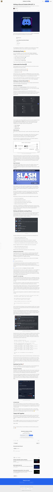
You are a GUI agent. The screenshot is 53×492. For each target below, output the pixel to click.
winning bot (16, 47)
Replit (20, 375)
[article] (26, 461)
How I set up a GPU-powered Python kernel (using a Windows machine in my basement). (23, 461)
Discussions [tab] (19, 457)
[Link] (12, 51)
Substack (23, 490)
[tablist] (16, 448)
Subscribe (47, 1)
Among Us (23, 60)
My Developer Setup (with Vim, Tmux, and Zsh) (21, 470)
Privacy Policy (32, 437)
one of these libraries (16, 159)
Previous (16, 443)
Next (37, 443)
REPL (17, 420)
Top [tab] (14, 457)
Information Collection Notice (26, 437)
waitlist (36, 271)
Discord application (23, 87)
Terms (28, 486)
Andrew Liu (18, 462)
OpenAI (14, 255)
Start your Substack (24, 488)
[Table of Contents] (0, 246)
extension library (29, 192)
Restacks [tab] (18, 448)
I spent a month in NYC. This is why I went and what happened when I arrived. (23, 466)
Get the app (30, 488)
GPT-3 (20, 213)
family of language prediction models (28, 254)
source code (36, 78)
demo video (30, 62)
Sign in (51, 1)
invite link (26, 405)
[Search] (42, 1)
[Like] (14, 10)
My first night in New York (17, 465)
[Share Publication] (44, 1)
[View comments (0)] (16, 10)
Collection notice (31, 486)
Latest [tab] (16, 457)
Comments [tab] (15, 448)
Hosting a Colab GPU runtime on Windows (20, 459)
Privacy (26, 486)
